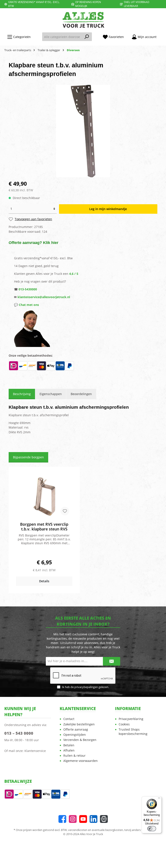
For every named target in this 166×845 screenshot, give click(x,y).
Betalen (68, 745)
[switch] (151, 828)
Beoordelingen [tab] (81, 394)
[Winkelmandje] (162, 35)
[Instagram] (73, 819)
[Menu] (159, 799)
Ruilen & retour (74, 756)
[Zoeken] (87, 36)
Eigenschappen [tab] (51, 394)
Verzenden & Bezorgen (79, 740)
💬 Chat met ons (26, 305)
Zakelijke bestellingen (79, 724)
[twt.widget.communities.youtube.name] (83, 819)
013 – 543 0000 (18, 733)
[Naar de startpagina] (83, 19)
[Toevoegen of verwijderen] (65, 511)
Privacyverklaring (131, 719)
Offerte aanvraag (75, 729)
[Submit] (111, 661)
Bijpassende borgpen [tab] (28, 457)
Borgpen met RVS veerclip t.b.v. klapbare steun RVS (44, 526)
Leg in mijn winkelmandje (108, 209)
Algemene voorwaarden (80, 761)
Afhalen (69, 750)
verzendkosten (77, 830)
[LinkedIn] (93, 819)
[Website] (104, 819)
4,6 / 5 (73, 274)
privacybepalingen (86, 687)
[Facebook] (62, 819)
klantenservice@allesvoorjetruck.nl (44, 297)
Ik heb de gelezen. (85, 687)
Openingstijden (74, 735)
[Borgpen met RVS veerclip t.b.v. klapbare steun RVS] (44, 497)
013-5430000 (28, 289)
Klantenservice (35, 751)
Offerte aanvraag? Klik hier (33, 243)
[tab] (22, 394)
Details (44, 581)
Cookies (124, 724)
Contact (68, 719)
